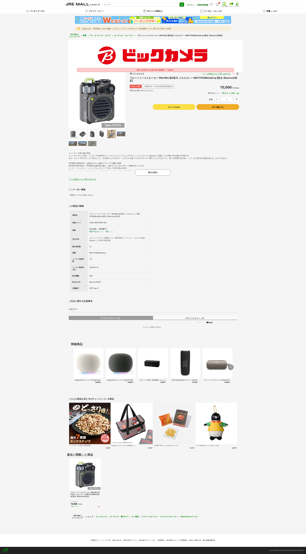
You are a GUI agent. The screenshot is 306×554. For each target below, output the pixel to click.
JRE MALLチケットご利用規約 (176, 540)
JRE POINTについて (130, 540)
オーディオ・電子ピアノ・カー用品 (124, 517)
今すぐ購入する (218, 107)
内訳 (237, 93)
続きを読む (153, 172)
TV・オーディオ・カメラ (100, 35)
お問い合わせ (116, 540)
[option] (97, 100)
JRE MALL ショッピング (74, 35)
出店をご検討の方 (195, 540)
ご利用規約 (160, 540)
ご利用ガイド (94, 540)
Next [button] (107, 100)
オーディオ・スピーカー (124, 35)
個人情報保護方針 (209, 540)
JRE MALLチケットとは (147, 540)
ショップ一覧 (105, 540)
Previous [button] (87, 100)
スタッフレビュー (195, 318)
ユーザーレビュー (111, 318)
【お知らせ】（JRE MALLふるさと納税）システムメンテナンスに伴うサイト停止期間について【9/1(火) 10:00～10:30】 (126, 29)
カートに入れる (174, 107)
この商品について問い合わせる (218, 74)
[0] (217, 4)
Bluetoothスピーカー (189, 517)
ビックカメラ (101, 517)
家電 (85, 35)
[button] (231, 367)
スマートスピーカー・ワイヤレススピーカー (160, 517)
